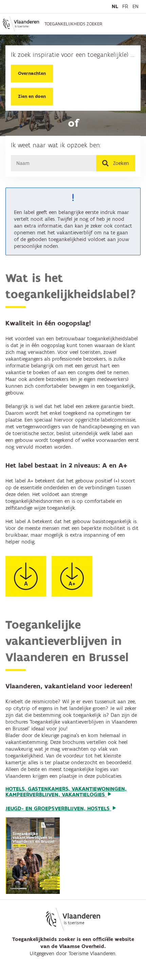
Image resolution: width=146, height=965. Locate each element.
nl (115, 6)
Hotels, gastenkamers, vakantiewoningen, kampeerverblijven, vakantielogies (66, 792)
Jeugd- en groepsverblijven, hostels (58, 808)
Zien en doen (32, 96)
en (135, 6)
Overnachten (32, 73)
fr (125, 6)
